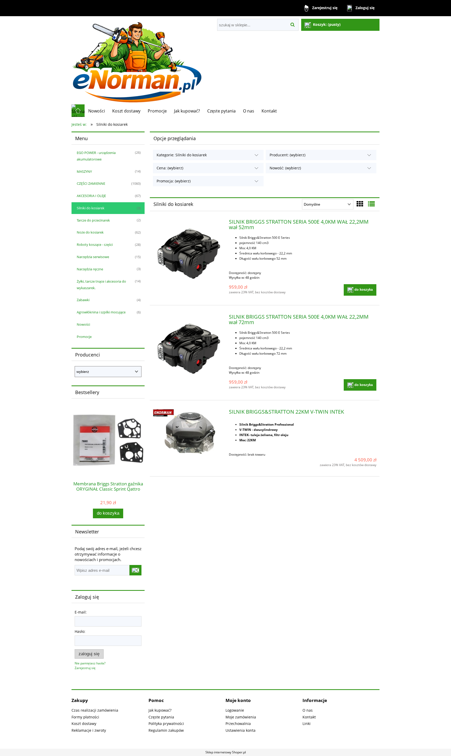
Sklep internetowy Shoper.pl (225, 752)
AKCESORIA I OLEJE (91, 195)
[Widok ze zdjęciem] (360, 204)
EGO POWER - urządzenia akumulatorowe (96, 156)
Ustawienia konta (240, 730)
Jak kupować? (160, 710)
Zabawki (83, 299)
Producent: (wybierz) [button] (287, 154)
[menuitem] (97, 110)
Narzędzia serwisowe (93, 256)
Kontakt (309, 717)
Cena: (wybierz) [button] (170, 167)
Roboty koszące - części (95, 244)
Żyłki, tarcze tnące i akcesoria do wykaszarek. (101, 284)
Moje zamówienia (240, 717)
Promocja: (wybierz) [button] (174, 180)
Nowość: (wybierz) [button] (285, 167)
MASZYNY (84, 171)
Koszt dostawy (84, 723)
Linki (306, 723)
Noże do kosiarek (90, 232)
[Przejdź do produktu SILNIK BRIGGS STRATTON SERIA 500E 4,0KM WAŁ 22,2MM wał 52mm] (188, 254)
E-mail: (81, 612)
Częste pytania (161, 717)
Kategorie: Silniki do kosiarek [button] (182, 154)
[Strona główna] (137, 60)
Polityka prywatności (166, 723)
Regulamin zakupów (166, 730)
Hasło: (80, 631)
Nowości (83, 324)
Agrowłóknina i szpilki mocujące (101, 312)
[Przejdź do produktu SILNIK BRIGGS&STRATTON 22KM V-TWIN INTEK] (188, 432)
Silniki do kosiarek (90, 208)
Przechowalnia (238, 723)
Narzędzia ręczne (90, 269)
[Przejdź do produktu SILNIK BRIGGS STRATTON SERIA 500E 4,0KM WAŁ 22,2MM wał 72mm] (188, 349)
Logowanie (234, 710)
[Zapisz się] (135, 570)
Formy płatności (85, 717)
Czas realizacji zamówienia (95, 710)
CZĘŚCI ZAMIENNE (91, 183)
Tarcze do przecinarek (93, 220)
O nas (307, 710)
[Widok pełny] (371, 204)
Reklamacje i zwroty (89, 730)
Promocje (84, 336)
